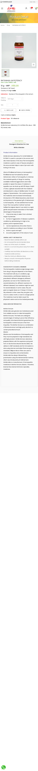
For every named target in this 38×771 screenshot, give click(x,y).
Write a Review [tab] (19, 147)
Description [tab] (19, 141)
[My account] (26, 8)
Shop (8, 25)
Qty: (2, 105)
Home (2, 25)
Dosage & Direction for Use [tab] (19, 144)
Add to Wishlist (25, 110)
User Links (32, 2)
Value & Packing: (3, 99)
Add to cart (9, 110)
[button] (36, 8)
